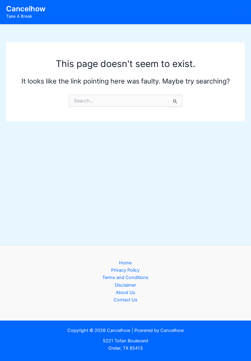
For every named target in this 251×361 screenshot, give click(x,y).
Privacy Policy (125, 270)
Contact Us (125, 300)
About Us (125, 292)
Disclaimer (125, 285)
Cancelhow (26, 8)
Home (125, 263)
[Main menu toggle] (238, 12)
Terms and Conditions (125, 277)
